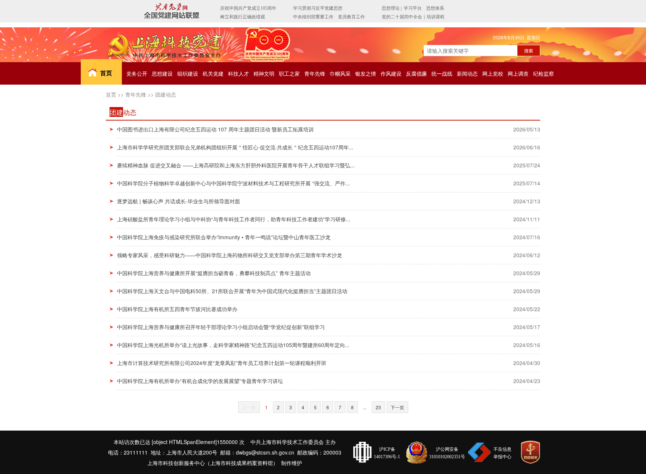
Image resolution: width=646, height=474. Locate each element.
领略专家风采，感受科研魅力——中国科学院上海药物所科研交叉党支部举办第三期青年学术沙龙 (229, 255)
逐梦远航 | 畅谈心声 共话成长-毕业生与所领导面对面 (178, 201)
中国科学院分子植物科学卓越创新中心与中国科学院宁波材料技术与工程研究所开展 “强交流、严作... (233, 183)
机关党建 (213, 73)
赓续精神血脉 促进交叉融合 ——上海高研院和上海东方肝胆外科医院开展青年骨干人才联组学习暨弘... (236, 165)
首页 (106, 73)
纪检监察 (543, 73)
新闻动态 (467, 73)
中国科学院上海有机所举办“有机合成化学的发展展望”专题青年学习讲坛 (200, 381)
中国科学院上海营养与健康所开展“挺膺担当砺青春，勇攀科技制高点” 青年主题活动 (214, 273)
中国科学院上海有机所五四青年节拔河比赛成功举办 (177, 309)
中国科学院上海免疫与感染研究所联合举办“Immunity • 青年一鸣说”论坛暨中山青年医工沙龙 (223, 237)
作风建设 (391, 73)
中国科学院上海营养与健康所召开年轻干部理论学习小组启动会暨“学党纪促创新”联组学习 (221, 327)
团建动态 (165, 94)
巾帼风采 (340, 73)
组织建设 (187, 73)
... (364, 407)
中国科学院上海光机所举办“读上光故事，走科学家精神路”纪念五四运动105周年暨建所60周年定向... (233, 345)
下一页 (397, 407)
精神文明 (263, 73)
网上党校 (492, 73)
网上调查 (518, 73)
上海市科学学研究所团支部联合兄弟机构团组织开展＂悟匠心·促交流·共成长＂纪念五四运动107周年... (235, 147)
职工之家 (289, 73)
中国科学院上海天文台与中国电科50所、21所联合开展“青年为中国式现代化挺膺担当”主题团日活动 (232, 291)
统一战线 (441, 73)
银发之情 (365, 73)
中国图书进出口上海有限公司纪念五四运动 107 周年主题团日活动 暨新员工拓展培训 (215, 129)
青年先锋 (314, 73)
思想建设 (162, 73)
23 (378, 407)
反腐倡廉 (416, 73)
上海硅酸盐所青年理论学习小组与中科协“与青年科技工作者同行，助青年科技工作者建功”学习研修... (233, 219)
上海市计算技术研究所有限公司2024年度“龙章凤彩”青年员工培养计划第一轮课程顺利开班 (221, 363)
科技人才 (238, 73)
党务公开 (136, 73)
